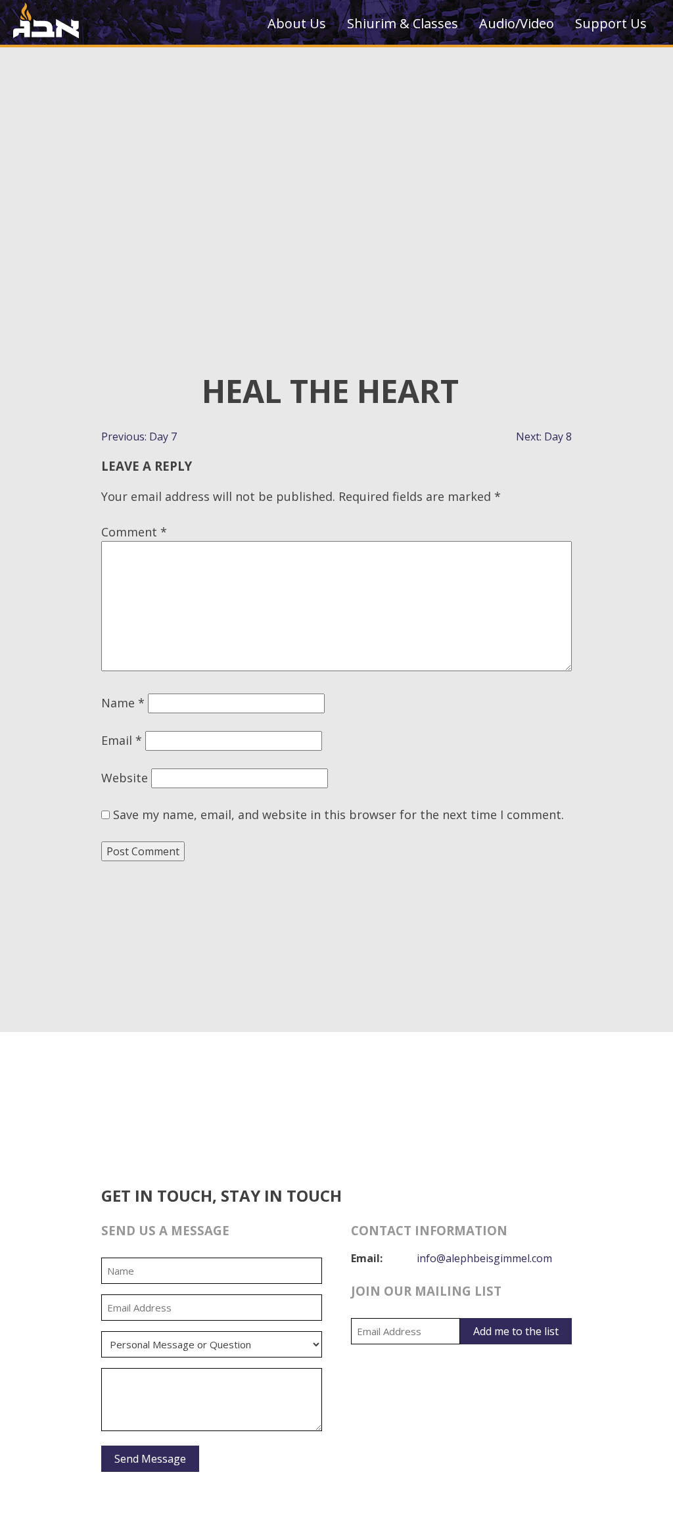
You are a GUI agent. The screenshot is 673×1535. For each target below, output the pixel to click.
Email (121, 740)
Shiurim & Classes (402, 23)
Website (124, 778)
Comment (134, 532)
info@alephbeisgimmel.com (484, 1258)
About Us (296, 23)
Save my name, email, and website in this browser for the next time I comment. (338, 814)
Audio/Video (516, 23)
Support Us (611, 23)
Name (123, 703)
